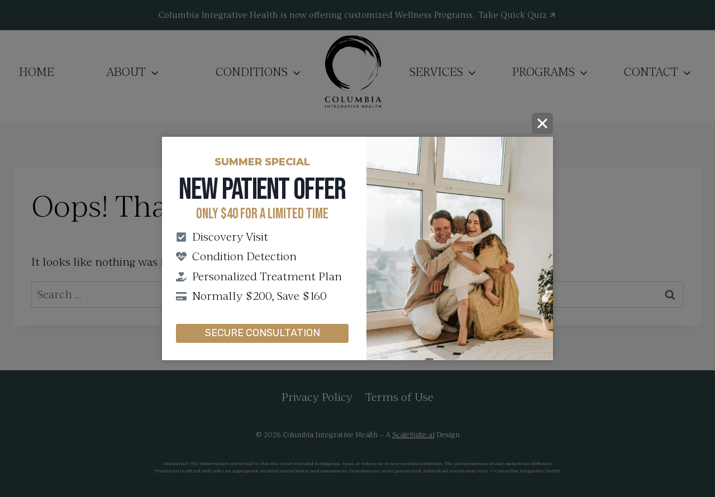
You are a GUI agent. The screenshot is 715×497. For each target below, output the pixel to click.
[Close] (542, 123)
